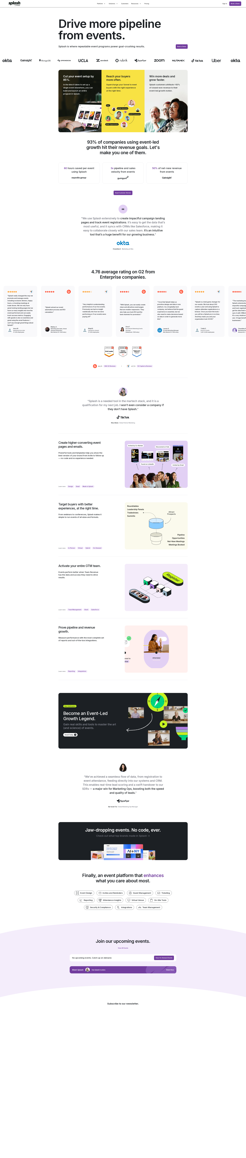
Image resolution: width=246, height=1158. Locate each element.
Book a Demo (235, 3)
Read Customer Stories (123, 193)
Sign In (224, 3)
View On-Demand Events (164, 958)
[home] (14, 3)
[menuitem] (101, 3)
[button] (101, 3)
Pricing (146, 3)
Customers (124, 3)
